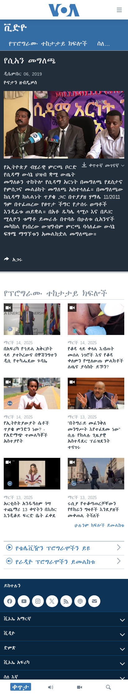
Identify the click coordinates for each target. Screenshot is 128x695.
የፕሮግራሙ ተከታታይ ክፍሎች (48, 43)
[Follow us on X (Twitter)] (52, 601)
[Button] (13, 261)
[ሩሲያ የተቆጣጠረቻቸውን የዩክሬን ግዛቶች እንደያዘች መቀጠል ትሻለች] (96, 473)
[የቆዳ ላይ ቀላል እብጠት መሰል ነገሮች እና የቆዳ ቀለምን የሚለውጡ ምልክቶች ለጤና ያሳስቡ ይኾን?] (96, 319)
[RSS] (66, 601)
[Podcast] (80, 601)
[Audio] (50, 687)
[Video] (79, 687)
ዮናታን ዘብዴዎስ (20, 82)
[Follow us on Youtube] (24, 601)
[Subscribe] (94, 601)
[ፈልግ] (108, 687)
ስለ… (103, 43)
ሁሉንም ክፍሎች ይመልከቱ (99, 525)
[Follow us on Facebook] (10, 601)
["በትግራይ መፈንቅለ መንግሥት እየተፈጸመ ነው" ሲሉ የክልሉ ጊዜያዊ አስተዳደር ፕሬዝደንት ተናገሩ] (96, 393)
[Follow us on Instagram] (38, 601)
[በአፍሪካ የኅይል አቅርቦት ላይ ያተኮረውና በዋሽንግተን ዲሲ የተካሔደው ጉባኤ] (32, 319)
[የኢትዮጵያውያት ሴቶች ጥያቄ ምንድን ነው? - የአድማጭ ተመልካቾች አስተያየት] (32, 393)
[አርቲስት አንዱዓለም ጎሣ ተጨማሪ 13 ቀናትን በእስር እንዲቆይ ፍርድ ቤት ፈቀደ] (32, 473)
